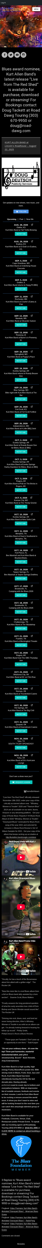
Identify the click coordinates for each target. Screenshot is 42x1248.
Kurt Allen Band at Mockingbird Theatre (21, 641)
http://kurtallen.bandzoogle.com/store (21, 837)
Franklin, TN (21, 639)
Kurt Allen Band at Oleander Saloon (21, 321)
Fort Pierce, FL (21, 553)
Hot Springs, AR (21, 708)
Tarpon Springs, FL (21, 572)
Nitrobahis (21, 1244)
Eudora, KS (21, 244)
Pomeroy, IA (21, 335)
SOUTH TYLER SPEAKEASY (21, 744)
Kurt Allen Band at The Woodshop (21, 625)
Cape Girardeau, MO (21, 263)
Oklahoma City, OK (21, 675)
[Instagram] (23, 53)
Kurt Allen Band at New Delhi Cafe (21, 520)
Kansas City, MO (21, 500)
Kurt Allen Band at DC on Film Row (21, 677)
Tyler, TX (21, 741)
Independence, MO (21, 426)
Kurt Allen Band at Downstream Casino (21, 727)
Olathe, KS (21, 227)
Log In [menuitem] (3, 3)
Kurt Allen (8, 8)
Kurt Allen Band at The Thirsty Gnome (21, 503)
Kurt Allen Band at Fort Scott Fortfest (21, 412)
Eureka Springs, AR (21, 371)
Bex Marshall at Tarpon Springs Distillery (21, 575)
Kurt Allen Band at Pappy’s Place (21, 357)
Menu (36, 9)
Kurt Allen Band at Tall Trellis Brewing (21, 230)
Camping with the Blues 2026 (21, 591)
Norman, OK (21, 691)
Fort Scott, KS (21, 409)
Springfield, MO (21, 354)
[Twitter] (11, 53)
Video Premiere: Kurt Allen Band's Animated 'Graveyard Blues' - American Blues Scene (20, 1211)
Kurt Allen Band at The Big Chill (21, 710)
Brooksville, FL (21, 589)
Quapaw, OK (21, 725)
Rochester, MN (21, 299)
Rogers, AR (21, 481)
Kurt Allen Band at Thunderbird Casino (21, 694)
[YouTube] (17, 53)
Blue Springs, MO (21, 390)
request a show (23, 782)
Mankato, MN (21, 318)
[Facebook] (4, 53)
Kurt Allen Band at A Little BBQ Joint (21, 429)
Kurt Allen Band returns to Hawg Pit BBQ (21, 285)
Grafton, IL (21, 282)
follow (22, 211)
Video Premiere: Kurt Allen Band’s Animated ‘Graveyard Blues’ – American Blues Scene (20, 1227)
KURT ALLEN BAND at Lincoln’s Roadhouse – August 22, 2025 (20, 145)
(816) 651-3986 (31, 1128)
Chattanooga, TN (21, 622)
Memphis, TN (21, 534)
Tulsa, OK (21, 758)
